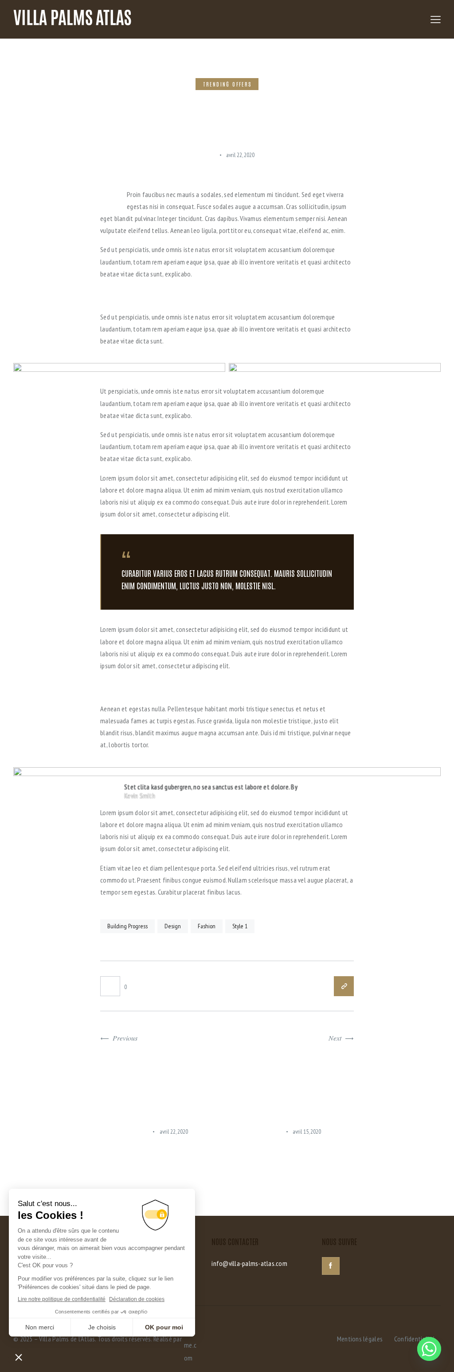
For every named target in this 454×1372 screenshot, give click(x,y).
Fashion (206, 926)
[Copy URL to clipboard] (344, 986)
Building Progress (127, 926)
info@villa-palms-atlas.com (249, 1263)
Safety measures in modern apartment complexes (284, 1151)
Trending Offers (227, 83)
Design (172, 926)
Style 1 (239, 926)
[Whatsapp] (429, 1349)
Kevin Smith (139, 795)
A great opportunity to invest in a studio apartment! (155, 1151)
